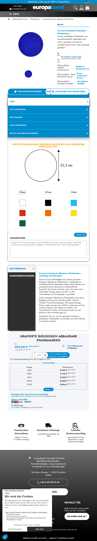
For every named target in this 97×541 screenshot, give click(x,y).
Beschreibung (18, 268)
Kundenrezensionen (22, 275)
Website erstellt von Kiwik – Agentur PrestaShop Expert (48, 538)
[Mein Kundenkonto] (81, 7)
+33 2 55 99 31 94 (50, 482)
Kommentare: (18, 238)
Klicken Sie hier (72, 530)
